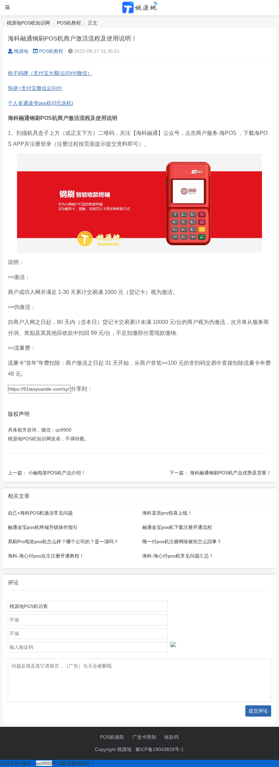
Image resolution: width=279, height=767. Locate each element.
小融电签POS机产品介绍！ (57, 472)
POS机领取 (112, 737)
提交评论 (258, 711)
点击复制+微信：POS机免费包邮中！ (47, 763)
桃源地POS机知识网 (28, 23)
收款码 (171, 737)
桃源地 (21, 51)
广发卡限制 (144, 737)
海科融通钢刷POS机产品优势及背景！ (230, 472)
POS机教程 (69, 23)
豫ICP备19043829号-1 (159, 749)
